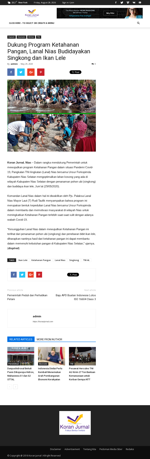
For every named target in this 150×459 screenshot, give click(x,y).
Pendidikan (13, 364)
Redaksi (130, 449)
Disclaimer (55, 449)
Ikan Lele (22, 260)
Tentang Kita (89, 449)
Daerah (11, 37)
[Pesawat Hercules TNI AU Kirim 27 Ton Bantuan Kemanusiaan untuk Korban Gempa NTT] (82, 356)
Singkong (74, 260)
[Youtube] (140, 2)
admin (14, 63)
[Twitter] (122, 2)
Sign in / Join (68, 2)
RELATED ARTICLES (21, 339)
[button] (138, 23)
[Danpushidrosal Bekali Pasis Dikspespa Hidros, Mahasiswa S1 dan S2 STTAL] (20, 356)
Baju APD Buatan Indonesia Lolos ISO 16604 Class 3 (76, 297)
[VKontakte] (134, 2)
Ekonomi (21, 37)
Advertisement (72, 449)
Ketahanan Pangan (41, 260)
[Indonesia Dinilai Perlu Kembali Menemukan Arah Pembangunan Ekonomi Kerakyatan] (51, 356)
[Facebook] (116, 2)
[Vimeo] (128, 2)
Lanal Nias (60, 260)
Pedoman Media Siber (111, 449)
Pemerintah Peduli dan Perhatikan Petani (27, 297)
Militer (31, 37)
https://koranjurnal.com (43, 321)
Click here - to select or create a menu (31, 23)
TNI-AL (86, 260)
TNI (38, 37)
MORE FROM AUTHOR (49, 339)
